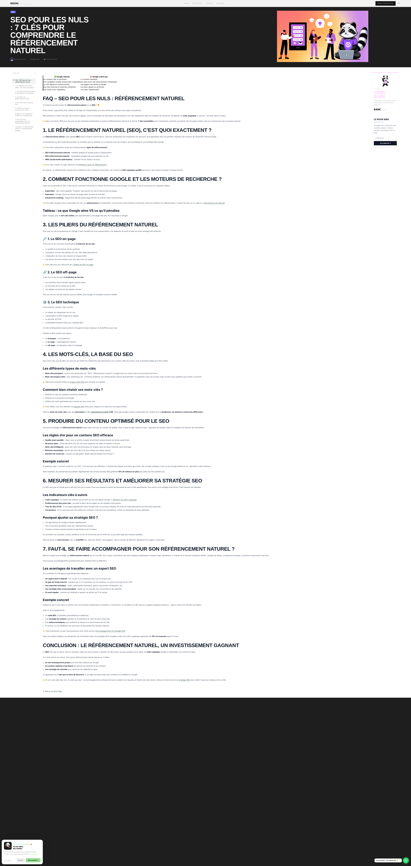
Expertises (198, 3)
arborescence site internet (214, 203)
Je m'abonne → (385, 143)
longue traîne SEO (77, 382)
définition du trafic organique (124, 500)
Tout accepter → (33, 860)
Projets (210, 3)
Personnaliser (7, 860)
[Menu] (399, 3)
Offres (186, 3)
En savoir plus (32, 854)
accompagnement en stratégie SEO (110, 631)
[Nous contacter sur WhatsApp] (406, 860)
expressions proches (100, 412)
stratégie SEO (184, 680)
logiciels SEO (79, 407)
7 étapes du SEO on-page (82, 265)
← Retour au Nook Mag (52, 691)
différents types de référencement (92, 165)
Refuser (20, 860)
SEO (13, 12)
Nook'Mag (221, 3)
